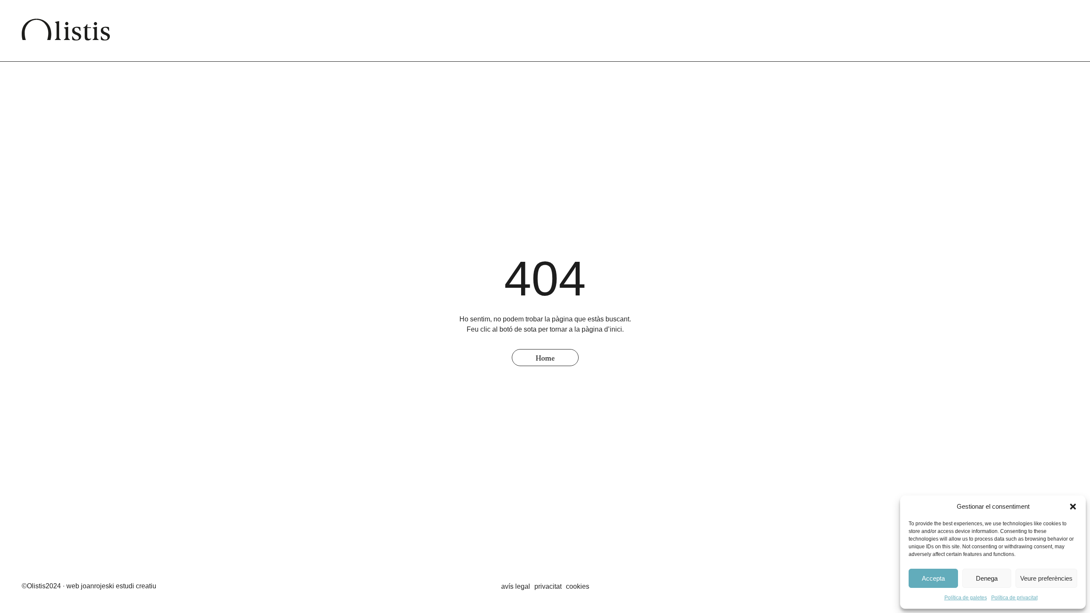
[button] (1073, 506)
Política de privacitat (1014, 598)
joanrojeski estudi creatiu (118, 586)
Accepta (933, 578)
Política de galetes (965, 598)
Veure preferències (1046, 578)
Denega (987, 578)
